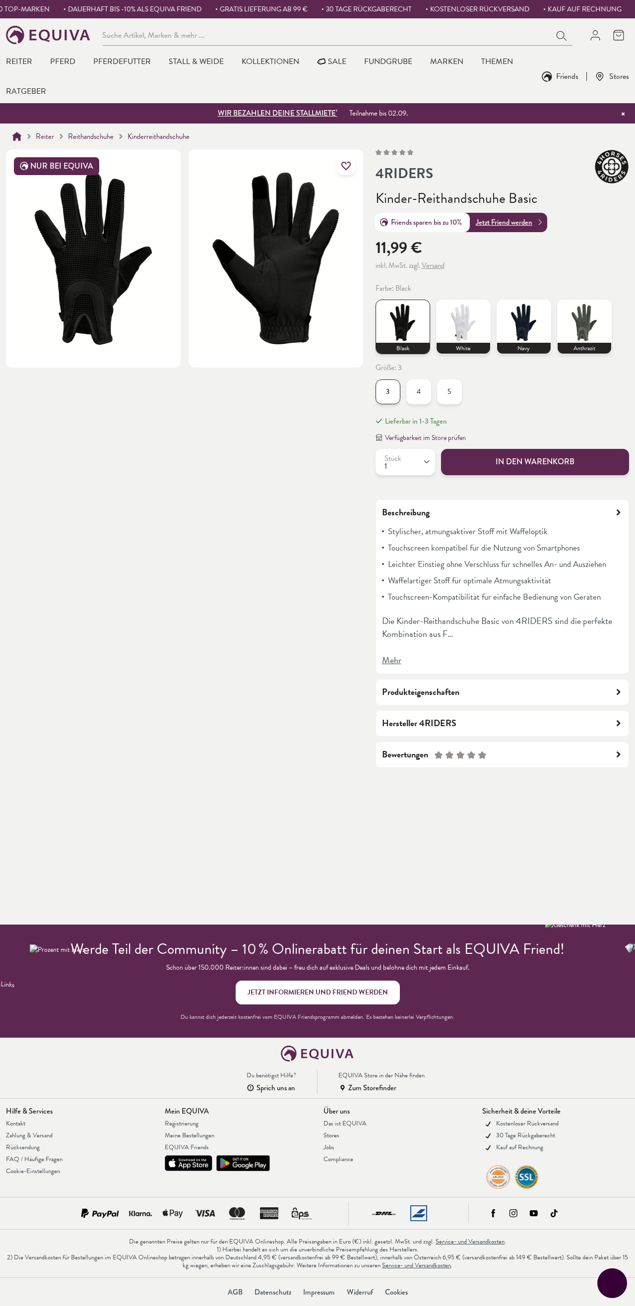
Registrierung (181, 1123)
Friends (567, 76)
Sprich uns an (275, 1087)
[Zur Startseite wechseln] (48, 35)
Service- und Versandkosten (470, 1241)
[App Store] (188, 1163)
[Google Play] (243, 1163)
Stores (619, 76)
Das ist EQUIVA (345, 1123)
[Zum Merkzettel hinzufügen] (346, 166)
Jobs (328, 1147)
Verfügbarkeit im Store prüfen (425, 438)
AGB (235, 1292)
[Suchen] (562, 34)
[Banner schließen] (623, 114)
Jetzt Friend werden (504, 222)
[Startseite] (17, 136)
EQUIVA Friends (187, 1147)
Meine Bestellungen (189, 1135)
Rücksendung (23, 1147)
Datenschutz (272, 1292)
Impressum (319, 1292)
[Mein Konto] (595, 35)
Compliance (338, 1159)
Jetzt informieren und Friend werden (318, 992)
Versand (433, 265)
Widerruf (360, 1292)
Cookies (396, 1292)
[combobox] (327, 34)
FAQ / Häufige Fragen (34, 1159)
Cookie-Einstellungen (33, 1171)
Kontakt (15, 1123)
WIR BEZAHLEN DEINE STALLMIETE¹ (277, 113)
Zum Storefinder (372, 1087)
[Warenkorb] (618, 35)
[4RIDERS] (611, 166)
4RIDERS (404, 173)
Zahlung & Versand (29, 1135)
